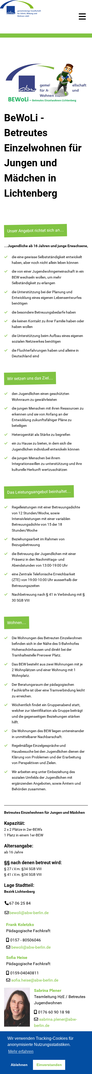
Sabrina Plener (47, 990)
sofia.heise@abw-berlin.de (34, 980)
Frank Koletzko (20, 924)
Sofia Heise (16, 957)
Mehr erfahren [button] (20, 1051)
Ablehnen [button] (19, 1065)
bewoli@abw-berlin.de (29, 912)
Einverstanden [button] (49, 1065)
